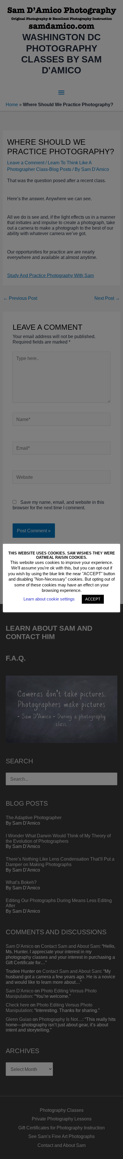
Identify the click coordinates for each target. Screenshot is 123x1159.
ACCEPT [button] (92, 599)
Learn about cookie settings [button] (49, 598)
